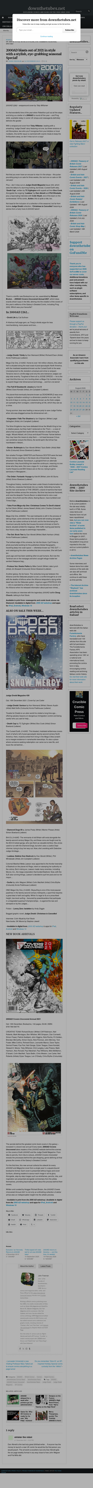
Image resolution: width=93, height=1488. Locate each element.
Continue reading (46, 36)
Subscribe (69, 30)
